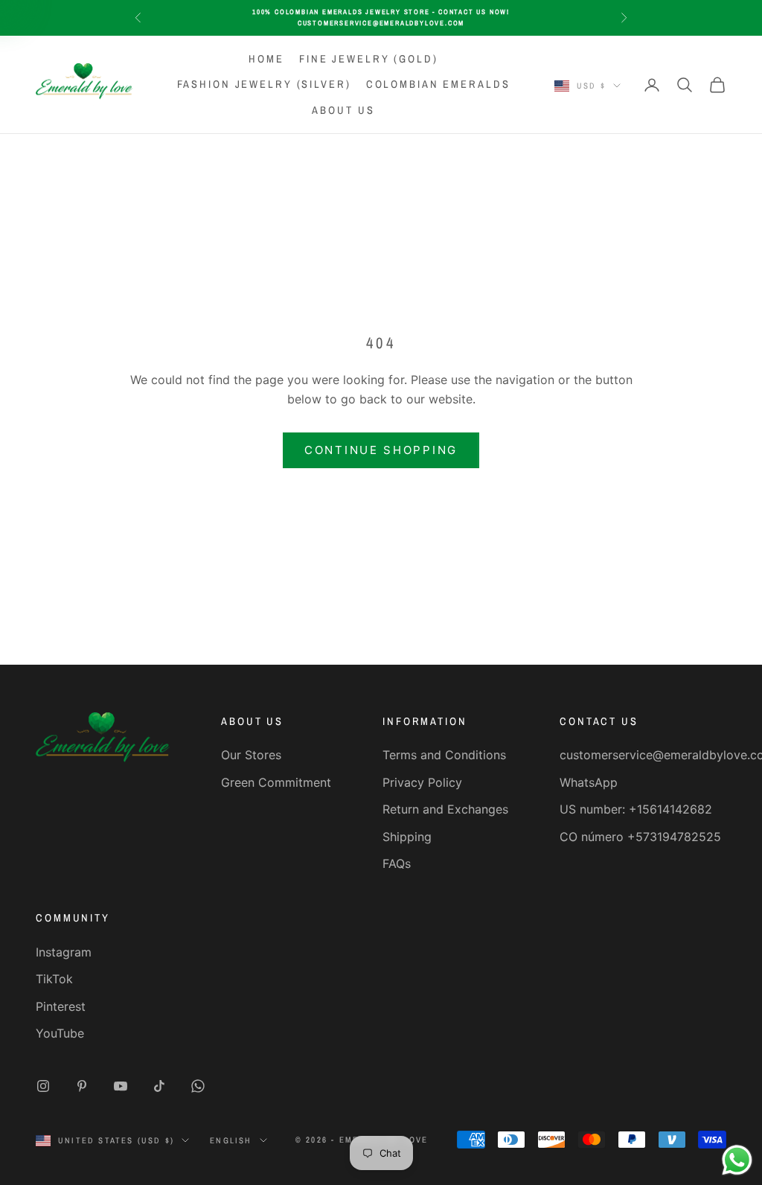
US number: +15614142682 (636, 809)
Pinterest (61, 1006)
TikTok (54, 978)
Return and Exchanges (445, 809)
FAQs (396, 863)
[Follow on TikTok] (159, 1086)
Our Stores (251, 754)
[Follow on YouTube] (120, 1086)
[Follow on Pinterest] (81, 1086)
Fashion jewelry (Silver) (264, 84)
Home (266, 58)
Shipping (407, 836)
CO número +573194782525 (640, 836)
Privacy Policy (422, 782)
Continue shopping (381, 450)
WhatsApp (589, 782)
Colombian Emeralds (438, 84)
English (231, 1140)
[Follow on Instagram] (43, 1086)
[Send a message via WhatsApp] (737, 1160)
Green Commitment (276, 782)
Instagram (64, 952)
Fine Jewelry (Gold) (368, 58)
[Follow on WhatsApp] (197, 1086)
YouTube (60, 1033)
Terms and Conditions (444, 754)
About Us (343, 110)
